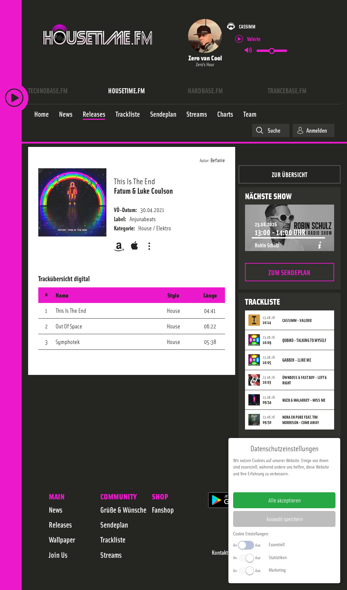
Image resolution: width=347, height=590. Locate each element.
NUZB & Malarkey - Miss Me (303, 400)
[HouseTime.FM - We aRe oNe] (98, 52)
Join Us (58, 554)
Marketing (277, 570)
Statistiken (278, 557)
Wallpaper (62, 539)
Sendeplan (114, 524)
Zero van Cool (205, 57)
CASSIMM (247, 26)
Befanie (217, 159)
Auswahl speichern (284, 518)
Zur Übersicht (289, 174)
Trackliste (112, 539)
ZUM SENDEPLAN (289, 272)
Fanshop (163, 509)
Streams (111, 554)
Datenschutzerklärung (296, 484)
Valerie (254, 38)
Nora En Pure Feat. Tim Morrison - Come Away (300, 419)
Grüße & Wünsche (123, 509)
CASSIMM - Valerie (297, 320)
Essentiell (277, 544)
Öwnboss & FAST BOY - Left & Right (304, 380)
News (55, 509)
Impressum (263, 484)
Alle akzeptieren (284, 500)
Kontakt (220, 552)
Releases (60, 524)
